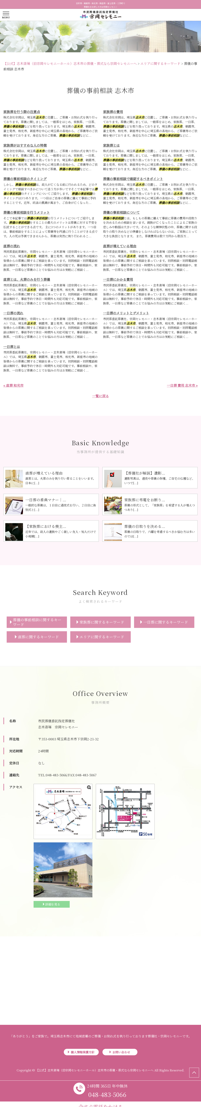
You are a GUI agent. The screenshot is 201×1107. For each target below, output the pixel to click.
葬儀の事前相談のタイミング (25, 178)
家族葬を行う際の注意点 (21, 111)
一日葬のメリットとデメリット (126, 312)
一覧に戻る (100, 395)
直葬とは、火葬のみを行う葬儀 (26, 279)
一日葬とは (11, 346)
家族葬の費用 (113, 111)
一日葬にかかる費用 (118, 279)
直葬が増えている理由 (119, 245)
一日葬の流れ (13, 312)
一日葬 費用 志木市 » (182, 385)
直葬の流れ (11, 245)
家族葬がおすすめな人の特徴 (25, 145)
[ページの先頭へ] (194, 1072)
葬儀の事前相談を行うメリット (26, 212)
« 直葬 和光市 (13, 385)
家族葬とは (111, 145)
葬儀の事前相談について (121, 212)
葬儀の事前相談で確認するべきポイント (133, 178)
